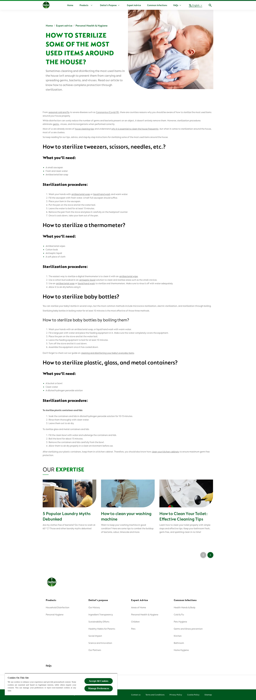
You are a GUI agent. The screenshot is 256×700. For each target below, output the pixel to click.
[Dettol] (46, 5)
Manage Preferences (98, 688)
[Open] (210, 5)
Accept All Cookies (98, 681)
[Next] (210, 555)
